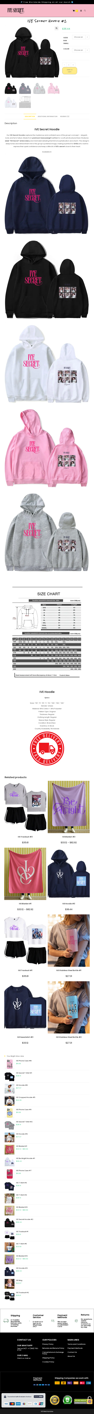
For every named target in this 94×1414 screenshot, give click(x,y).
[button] (57, 28)
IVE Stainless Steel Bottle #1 (68, 970)
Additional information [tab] (47, 116)
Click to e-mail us (23, 1358)
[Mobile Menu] (80, 11)
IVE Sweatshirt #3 (25, 1037)
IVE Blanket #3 (68, 837)
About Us (71, 1356)
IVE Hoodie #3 (68, 903)
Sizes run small (66, 40)
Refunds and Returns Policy (53, 1348)
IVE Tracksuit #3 (25, 837)
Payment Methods (75, 1348)
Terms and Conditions (76, 1344)
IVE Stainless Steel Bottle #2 (69, 1037)
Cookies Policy (48, 1362)
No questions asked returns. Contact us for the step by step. (86, 1323)
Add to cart (70, 71)
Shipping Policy (48, 1358)
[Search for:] (84, 11)
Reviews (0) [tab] (64, 116)
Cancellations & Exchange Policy (53, 1353)
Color (66, 49)
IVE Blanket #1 (25, 903)
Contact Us (72, 1352)
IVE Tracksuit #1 (25, 970)
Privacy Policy (47, 1344)
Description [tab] (30, 116)
